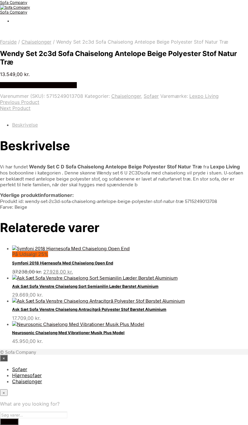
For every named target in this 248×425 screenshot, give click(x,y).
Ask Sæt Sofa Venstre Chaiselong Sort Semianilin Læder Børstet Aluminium (85, 286)
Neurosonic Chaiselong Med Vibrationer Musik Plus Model (68, 332)
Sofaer (151, 96)
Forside (8, 42)
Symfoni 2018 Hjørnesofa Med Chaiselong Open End (62, 263)
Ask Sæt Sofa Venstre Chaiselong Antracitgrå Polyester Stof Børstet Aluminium (89, 309)
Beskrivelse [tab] (25, 125)
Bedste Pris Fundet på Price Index (38, 85)
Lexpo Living (204, 96)
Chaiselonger (36, 42)
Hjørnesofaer (27, 375)
